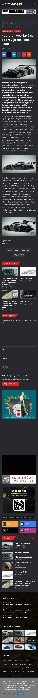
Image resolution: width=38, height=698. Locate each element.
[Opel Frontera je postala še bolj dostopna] (7, 647)
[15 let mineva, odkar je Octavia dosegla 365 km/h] (30, 647)
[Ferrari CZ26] (28, 294)
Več (13, 693)
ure (23, 671)
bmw (9, 660)
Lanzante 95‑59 (26, 278)
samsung (20, 668)
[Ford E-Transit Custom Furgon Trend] (7, 546)
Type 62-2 (19, 255)
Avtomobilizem (19, 26)
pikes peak (13, 250)
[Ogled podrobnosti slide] (19, 12)
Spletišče (5, 367)
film (21, 660)
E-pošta (5, 358)
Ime (3, 349)
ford (27, 660)
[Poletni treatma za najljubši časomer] (19, 640)
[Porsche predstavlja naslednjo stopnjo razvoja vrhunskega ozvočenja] (10, 271)
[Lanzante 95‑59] (28, 271)
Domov (5, 26)
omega (31, 664)
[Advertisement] (19, 436)
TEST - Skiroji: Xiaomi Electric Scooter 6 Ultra (20, 23)
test (11, 671)
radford (26, 250)
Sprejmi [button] (20, 693)
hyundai (5, 664)
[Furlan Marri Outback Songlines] (7, 566)
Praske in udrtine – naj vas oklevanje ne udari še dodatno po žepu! (10, 304)
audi (4, 660)
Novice (11, 26)
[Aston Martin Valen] (19, 647)
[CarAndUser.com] (13, 3)
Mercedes (23, 664)
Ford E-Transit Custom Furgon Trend (23, 544)
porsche (5, 668)
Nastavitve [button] (7, 693)
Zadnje (19, 538)
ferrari (16, 660)
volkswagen (30, 671)
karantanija (13, 664)
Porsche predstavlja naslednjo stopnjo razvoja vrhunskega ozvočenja (9, 281)
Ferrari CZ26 (24, 301)
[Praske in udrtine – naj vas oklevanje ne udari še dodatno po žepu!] (10, 294)
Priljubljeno (8, 538)
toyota (17, 671)
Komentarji (30, 538)
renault (12, 668)
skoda (27, 668)
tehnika (5, 671)
